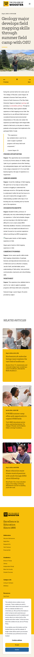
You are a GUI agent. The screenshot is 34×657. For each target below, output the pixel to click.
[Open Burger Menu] (29, 3)
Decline (17, 649)
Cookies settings (17, 640)
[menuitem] (9, 538)
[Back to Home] (13, 3)
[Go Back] (17, 79)
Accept (17, 645)
